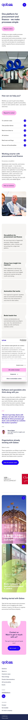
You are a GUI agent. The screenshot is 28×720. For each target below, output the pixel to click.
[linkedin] (3, 696)
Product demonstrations (8, 679)
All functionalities (6, 682)
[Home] (7, 5)
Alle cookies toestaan (14, 369)
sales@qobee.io (6, 692)
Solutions (4, 668)
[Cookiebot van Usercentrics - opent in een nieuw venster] (20, 340)
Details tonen (19, 365)
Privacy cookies (5, 718)
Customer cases (6, 674)
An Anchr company (7, 710)
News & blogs (5, 676)
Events (3, 684)
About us (4, 671)
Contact (4, 705)
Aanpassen (13, 374)
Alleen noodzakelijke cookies (14, 378)
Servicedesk (5, 707)
